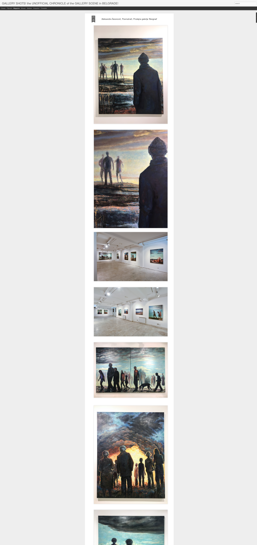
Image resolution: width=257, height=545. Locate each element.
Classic (3, 8)
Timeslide (44, 8)
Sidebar (29, 8)
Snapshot (36, 8)
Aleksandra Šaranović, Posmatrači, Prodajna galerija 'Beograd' (129, 18)
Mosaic (23, 8)
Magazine (16, 8)
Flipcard (9, 8)
